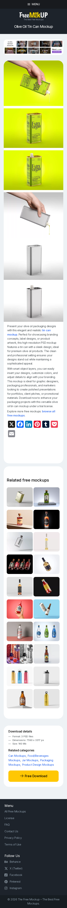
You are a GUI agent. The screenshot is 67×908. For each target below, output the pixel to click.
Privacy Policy (13, 838)
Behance (15, 861)
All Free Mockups (15, 811)
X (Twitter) (16, 868)
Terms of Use (12, 844)
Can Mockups (17, 756)
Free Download (35, 776)
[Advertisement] (37, 452)
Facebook (16, 875)
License (9, 818)
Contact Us (11, 831)
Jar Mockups (30, 760)
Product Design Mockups (38, 764)
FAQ (6, 824)
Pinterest (15, 881)
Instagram (16, 888)
